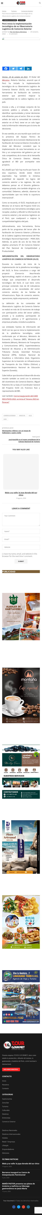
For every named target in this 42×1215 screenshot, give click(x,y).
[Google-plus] (23, 1207)
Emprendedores (8, 1149)
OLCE (30, 415)
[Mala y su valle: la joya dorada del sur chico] (21, 472)
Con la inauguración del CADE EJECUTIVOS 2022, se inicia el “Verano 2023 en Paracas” (20, 399)
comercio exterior (10, 415)
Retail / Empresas (8, 1142)
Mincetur (5, 80)
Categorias (7, 1094)
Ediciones (5, 1153)
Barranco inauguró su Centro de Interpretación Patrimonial (16, 1173)
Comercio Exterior (27, 11)
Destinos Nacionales (9, 1130)
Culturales (6, 1110)
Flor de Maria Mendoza (18, 32)
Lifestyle (5, 1145)
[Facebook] (5, 68)
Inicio (4, 1081)
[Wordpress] (28, 1207)
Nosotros (5, 1084)
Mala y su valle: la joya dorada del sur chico (21, 493)
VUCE (5, 419)
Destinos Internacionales (11, 1134)
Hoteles (5, 1138)
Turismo (14, 11)
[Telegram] (20, 68)
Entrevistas (6, 1118)
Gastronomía (7, 1099)
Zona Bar (5, 1103)
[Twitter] (13, 68)
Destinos (5, 1114)
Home (4, 11)
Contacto (7, 1076)
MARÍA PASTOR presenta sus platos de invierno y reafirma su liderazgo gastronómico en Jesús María (18, 1186)
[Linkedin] (28, 68)
